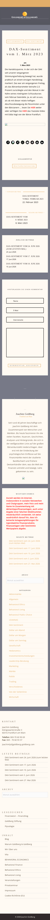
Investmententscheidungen (22, 656)
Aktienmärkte (15, 41)
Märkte (12, 671)
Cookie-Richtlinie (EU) (15, 895)
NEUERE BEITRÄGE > (36, 212)
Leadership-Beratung (19, 661)
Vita (6, 854)
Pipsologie (9, 826)
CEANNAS (13, 620)
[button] (8, 142)
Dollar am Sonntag (17, 640)
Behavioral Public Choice (20, 614)
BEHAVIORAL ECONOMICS (17, 859)
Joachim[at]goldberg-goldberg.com (18, 744)
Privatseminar (11, 885)
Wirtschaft (14, 697)
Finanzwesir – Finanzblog (16, 816)
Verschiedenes (16, 686)
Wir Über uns (11, 849)
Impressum (10, 890)
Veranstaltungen (12, 880)
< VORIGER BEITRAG (13, 192)
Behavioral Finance (13, 864)
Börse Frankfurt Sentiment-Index (24, 166)
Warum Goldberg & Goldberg (18, 844)
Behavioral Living (17, 609)
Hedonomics (15, 650)
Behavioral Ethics (17, 604)
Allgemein (13, 599)
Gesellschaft (14, 645)
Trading (12, 681)
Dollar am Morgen (17, 635)
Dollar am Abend (17, 630)
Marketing (13, 666)
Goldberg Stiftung (13, 821)
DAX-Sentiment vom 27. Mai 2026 (24, 563)
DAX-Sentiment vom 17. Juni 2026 (24, 548)
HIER (33, 107)
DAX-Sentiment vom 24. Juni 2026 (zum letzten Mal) (24, 542)
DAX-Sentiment (34, 41)
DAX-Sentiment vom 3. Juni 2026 (24, 558)
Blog (7, 839)
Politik (12, 676)
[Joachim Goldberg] (25, 15)
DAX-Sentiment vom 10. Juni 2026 (24, 553)
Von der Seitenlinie (18, 692)
